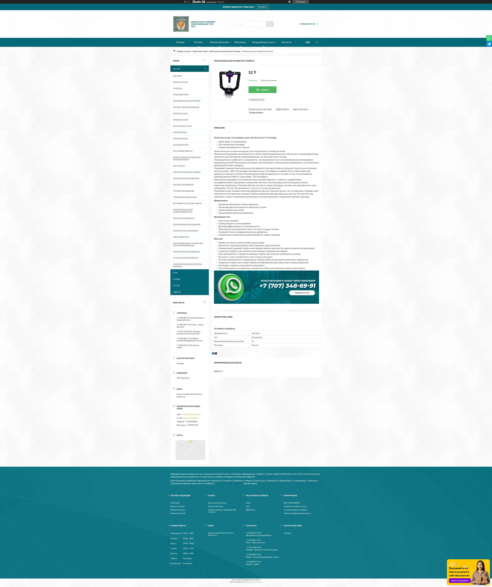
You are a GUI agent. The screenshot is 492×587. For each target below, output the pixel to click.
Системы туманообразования (186, 107)
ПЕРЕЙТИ (262, 7)
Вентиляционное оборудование (187, 224)
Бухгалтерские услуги (182, 126)
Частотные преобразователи (185, 258)
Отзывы (176, 279)
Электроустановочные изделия (186, 172)
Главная (180, 42)
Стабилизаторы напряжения (185, 231)
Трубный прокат (180, 132)
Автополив (240, 42)
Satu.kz (257, 580)
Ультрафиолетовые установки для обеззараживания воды (188, 244)
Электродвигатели (181, 237)
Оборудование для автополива (186, 101)
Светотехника (179, 166)
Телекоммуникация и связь (185, 197)
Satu (248, 506)
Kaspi (248, 503)
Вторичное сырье (180, 113)
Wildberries (250, 510)
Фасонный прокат (181, 145)
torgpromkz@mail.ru (191, 418)
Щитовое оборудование (183, 185)
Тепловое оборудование (183, 191)
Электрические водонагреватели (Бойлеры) (187, 265)
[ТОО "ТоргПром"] (181, 31)
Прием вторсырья (180, 120)
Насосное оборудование (183, 218)
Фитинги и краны (180, 82)
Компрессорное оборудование (186, 252)
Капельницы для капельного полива (224, 51)
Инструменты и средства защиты (187, 203)
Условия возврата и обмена (295, 510)
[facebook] (213, 354)
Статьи (176, 285)
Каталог (198, 42)
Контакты (286, 42)
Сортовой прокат (180, 139)
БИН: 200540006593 (292, 503)
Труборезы (177, 88)
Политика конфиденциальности (297, 513)
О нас (175, 273)
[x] (216, 354)
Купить (265, 90)
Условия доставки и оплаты (295, 506)
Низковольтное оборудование (186, 178)
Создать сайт (211, 2)
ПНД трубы (177, 76)
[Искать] (270, 24)
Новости (177, 292)
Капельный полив (219, 42)
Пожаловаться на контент (252, 582)
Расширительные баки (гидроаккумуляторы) (183, 211)
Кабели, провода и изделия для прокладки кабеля (187, 158)
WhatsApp (238, 483)
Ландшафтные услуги (263, 42)
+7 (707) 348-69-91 (223, 483)
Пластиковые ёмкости (182, 151)
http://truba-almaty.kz (191, 414)
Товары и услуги (184, 51)
